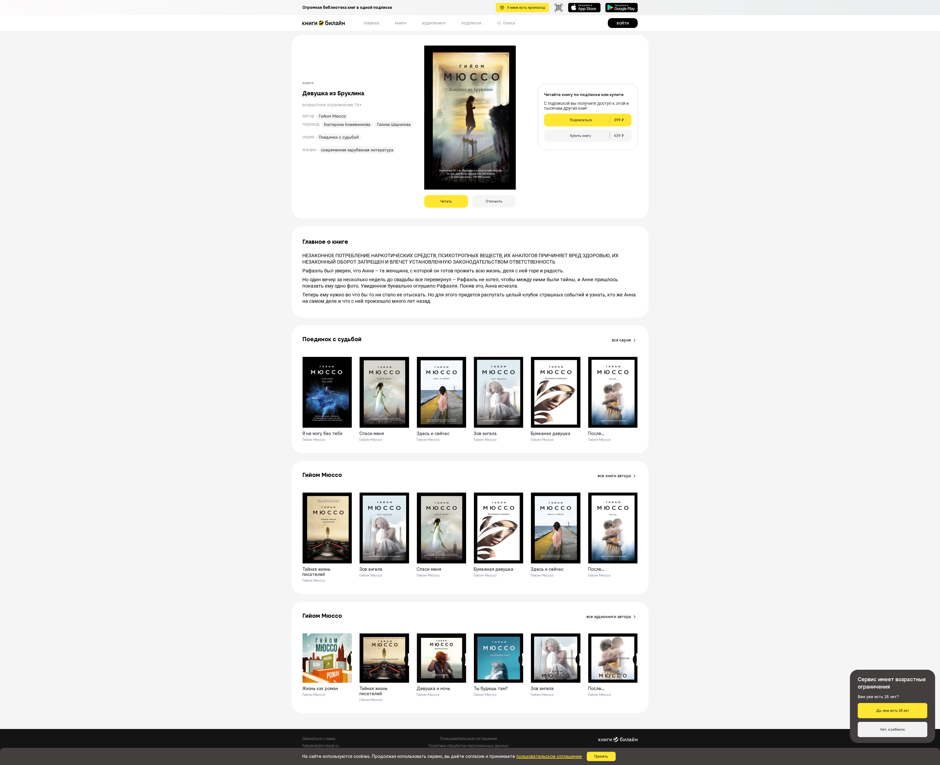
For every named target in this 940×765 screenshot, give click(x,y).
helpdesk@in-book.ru (320, 745)
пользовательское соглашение (549, 756)
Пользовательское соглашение (468, 738)
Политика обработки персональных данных (468, 745)
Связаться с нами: (319, 738)
